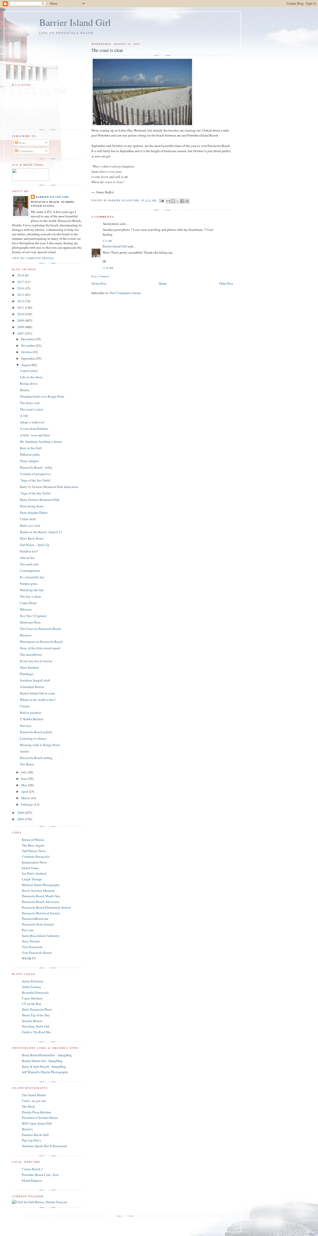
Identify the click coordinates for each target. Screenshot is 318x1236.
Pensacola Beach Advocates (40, 901)
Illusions (26, 635)
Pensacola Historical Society (41, 913)
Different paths (30, 454)
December (28, 339)
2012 (21, 301)
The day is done (30, 596)
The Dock (28, 1106)
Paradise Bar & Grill (35, 1135)
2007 (21, 333)
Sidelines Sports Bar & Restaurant (44, 1146)
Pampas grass (29, 583)
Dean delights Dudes (34, 512)
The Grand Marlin (34, 1095)
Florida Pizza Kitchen (36, 1112)
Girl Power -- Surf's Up (34, 545)
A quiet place (29, 370)
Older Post (226, 283)
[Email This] (168, 201)
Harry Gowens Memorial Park (39, 499)
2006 (21, 812)
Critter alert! (28, 519)
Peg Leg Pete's (31, 1140)
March (26, 798)
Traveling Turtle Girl (35, 1026)
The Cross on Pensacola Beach (40, 628)
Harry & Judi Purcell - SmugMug (44, 1066)
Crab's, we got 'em (34, 1101)
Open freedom (29, 667)
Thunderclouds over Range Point (42, 396)
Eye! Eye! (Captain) (33, 616)
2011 (21, 307)
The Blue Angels (33, 845)
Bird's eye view (30, 525)
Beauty (25, 390)
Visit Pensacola (32, 947)
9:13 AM (107, 240)
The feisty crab (30, 403)
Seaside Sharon (32, 1021)
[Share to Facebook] (182, 201)
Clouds (25, 706)
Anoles (24, 751)
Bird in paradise (30, 712)
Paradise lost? (29, 551)
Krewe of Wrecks (33, 839)
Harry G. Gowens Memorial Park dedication (49, 486)
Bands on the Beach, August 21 (41, 532)
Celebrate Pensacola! (36, 856)
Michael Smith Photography (41, 885)
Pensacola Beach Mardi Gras (41, 896)
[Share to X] (177, 201)
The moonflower (31, 654)
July (24, 772)
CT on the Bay (31, 1003)
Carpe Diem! (28, 603)
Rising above (29, 383)
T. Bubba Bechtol (31, 719)
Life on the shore (31, 377)
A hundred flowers (32, 687)
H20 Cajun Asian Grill (37, 1123)
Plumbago (27, 674)
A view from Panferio (34, 428)
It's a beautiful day (32, 577)
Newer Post (98, 283)
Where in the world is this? (38, 699)
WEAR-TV (29, 958)
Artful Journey (31, 987)
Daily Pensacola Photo (37, 1009)
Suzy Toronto (31, 941)
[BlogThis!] (172, 201)
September (28, 358)
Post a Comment (100, 276)
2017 (21, 281)
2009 (21, 320)
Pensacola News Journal (38, 924)
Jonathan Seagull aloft (35, 680)
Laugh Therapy (32, 879)
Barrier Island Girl (75, 22)
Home (163, 283)
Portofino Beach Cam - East (40, 1174)
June (24, 778)
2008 (21, 327)
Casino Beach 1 (32, 1169)
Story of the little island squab (40, 648)
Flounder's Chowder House (40, 1117)
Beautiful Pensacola (35, 992)
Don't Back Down (31, 538)
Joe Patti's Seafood (34, 873)
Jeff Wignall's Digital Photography (45, 1072)
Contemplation (30, 570)
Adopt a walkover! (32, 422)
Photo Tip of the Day (36, 1015)
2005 (21, 819)
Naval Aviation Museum (38, 890)
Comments (25, 151)
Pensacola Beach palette (36, 732)
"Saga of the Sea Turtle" (35, 480)
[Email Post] (161, 200)
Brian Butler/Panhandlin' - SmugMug (47, 1055)
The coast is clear (31, 409)
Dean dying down (32, 506)
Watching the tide (32, 590)
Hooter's (27, 1129)
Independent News (34, 862)
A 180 (24, 415)
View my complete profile (33, 258)
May (24, 785)
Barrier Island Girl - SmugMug (42, 1061)
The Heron (27, 764)
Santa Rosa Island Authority (41, 935)
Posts (22, 142)
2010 (21, 314)
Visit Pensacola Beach (37, 952)
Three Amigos (29, 461)
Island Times (30, 868)
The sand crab (29, 564)
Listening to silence (33, 738)
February (27, 804)
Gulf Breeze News (34, 851)
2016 (21, 288)
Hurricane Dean (30, 622)
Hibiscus (26, 609)
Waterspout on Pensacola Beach (41, 641)
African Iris (27, 557)
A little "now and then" (35, 435)
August (26, 365)
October (27, 352)
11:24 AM (108, 268)
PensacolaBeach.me (35, 918)
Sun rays (25, 725)
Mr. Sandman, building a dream (41, 441)
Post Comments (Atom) (125, 293)
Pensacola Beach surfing (36, 757)
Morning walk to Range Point (40, 745)
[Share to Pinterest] (187, 201)
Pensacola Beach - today (36, 467)
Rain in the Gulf (30, 448)
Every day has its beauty (36, 661)
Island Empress (32, 1180)
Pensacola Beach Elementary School (46, 907)
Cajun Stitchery (32, 998)
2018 (21, 275)
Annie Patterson (32, 981)
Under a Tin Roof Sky (36, 1032)
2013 (21, 294)
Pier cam (27, 930)
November (28, 345)
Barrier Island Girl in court (37, 693)
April (25, 791)
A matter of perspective (35, 474)
